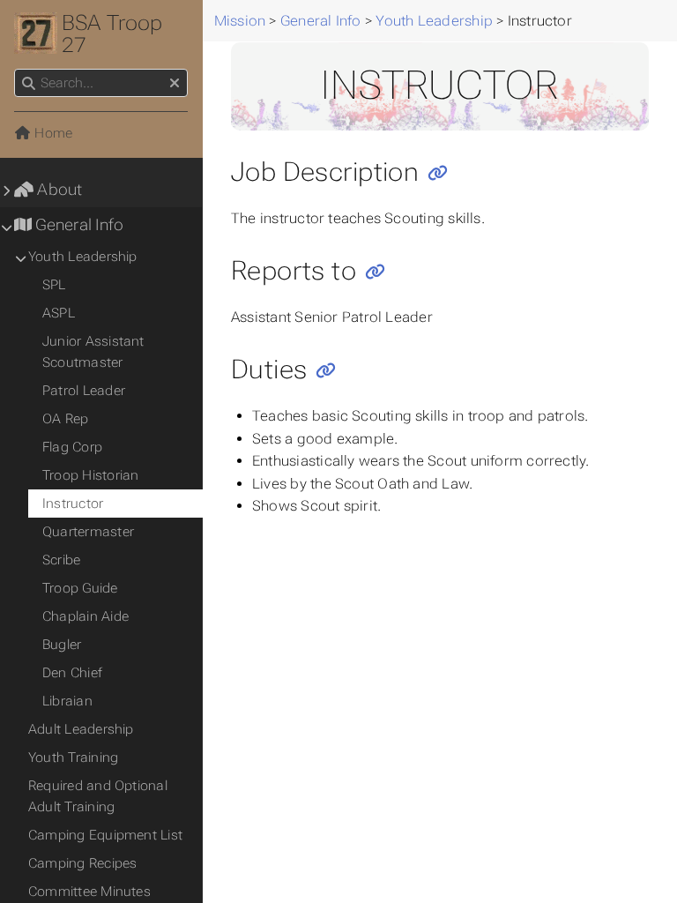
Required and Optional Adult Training (97, 796)
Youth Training (73, 757)
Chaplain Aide (85, 616)
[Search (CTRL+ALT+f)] (28, 83)
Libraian (67, 701)
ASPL (58, 313)
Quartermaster (88, 532)
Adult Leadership (81, 729)
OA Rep (65, 419)
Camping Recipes (82, 863)
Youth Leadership (83, 257)
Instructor (72, 503)
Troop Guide (80, 588)
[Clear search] (174, 83)
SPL (54, 285)
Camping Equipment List (105, 835)
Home (51, 133)
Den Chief (72, 673)
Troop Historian (90, 475)
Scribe (61, 560)
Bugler (61, 645)
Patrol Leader (83, 391)
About (57, 189)
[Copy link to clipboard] (437, 173)
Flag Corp (72, 447)
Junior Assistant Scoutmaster (93, 351)
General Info (77, 225)
